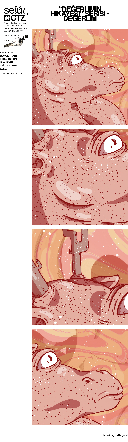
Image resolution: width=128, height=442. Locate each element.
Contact (3, 69)
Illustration (8, 59)
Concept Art (8, 55)
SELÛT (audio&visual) (8, 65)
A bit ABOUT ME (6, 52)
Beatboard (7, 62)
